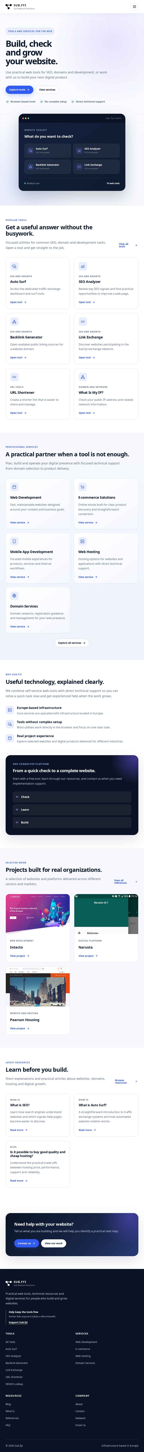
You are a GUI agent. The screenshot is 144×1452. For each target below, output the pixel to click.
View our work (54, 1243)
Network (80, 1418)
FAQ (8, 1425)
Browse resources (121, 1081)
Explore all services (69, 642)
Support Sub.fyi (18, 1322)
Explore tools (17, 89)
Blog (8, 1404)
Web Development (86, 1342)
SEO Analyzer (13, 1356)
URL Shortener (14, 1377)
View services (47, 89)
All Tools (10, 1342)
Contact (80, 1411)
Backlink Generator (17, 1363)
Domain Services (85, 1363)
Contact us (24, 1243)
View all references (120, 881)
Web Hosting (83, 1356)
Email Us (81, 1425)
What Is (10, 1411)
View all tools (123, 245)
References (12, 1418)
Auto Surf (11, 1349)
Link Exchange (14, 1370)
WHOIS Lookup (14, 1384)
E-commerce (83, 1349)
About (79, 1404)
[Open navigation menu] (134, 7)
